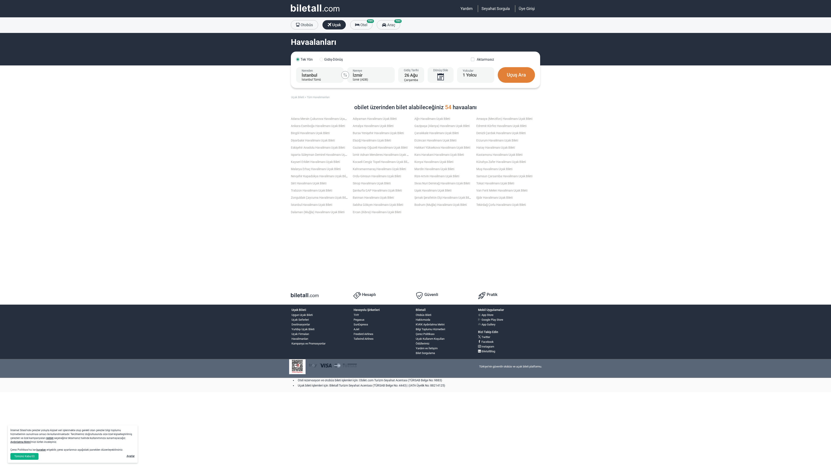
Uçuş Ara (516, 75)
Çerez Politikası (425, 334)
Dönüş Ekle (440, 70)
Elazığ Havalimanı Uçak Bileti (372, 140)
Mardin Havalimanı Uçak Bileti (434, 169)
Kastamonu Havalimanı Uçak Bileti (499, 155)
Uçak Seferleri (300, 319)
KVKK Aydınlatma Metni (430, 324)
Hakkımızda (423, 319)
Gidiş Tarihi (411, 70)
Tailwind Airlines (364, 338)
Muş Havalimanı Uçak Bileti (494, 169)
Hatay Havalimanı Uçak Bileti (495, 148)
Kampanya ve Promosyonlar (308, 343)
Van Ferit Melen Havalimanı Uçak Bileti (501, 190)
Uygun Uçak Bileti (302, 315)
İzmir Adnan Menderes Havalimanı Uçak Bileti (383, 155)
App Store (487, 315)
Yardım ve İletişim (427, 348)
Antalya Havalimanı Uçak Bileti (373, 126)
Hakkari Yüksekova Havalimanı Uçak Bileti (442, 148)
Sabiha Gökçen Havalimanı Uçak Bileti (378, 205)
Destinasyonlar (300, 324)
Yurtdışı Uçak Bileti (302, 329)
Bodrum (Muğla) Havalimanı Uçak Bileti (440, 205)
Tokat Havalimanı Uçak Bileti (495, 183)
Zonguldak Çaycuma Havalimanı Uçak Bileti (320, 198)
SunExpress (361, 324)
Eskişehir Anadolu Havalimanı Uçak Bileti (318, 148)
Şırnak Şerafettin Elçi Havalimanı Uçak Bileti (443, 198)
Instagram (487, 346)
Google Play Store (492, 319)
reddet (49, 438)
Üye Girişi (527, 8)
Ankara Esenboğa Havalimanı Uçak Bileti (318, 126)
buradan (41, 449)
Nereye (357, 70)
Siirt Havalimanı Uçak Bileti (308, 183)
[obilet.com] (315, 12)
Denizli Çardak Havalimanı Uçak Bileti (501, 133)
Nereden (307, 70)
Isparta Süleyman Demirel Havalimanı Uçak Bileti (323, 155)
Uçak (336, 25)
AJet (356, 329)
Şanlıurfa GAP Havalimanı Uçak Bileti (377, 190)
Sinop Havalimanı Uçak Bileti (372, 183)
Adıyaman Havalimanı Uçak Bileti (375, 119)
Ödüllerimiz (422, 343)
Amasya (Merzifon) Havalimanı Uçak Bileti (504, 119)
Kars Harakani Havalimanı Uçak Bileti (439, 155)
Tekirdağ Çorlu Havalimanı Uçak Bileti (501, 205)
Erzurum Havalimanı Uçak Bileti (497, 140)
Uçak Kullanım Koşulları (430, 338)
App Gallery (488, 324)
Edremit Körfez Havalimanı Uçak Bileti (501, 126)
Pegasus (359, 319)
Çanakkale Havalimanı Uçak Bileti (436, 133)
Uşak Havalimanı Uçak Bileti (432, 190)
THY (356, 315)
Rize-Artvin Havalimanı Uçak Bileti (436, 176)
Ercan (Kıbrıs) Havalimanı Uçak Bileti (377, 212)
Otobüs (306, 25)
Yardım (467, 8)
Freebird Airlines (363, 334)
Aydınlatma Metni (20, 442)
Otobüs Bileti (423, 315)
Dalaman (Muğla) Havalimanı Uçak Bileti (318, 212)
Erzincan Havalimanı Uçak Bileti (435, 140)
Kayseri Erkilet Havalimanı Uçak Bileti (315, 162)
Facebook (487, 341)
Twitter (485, 337)
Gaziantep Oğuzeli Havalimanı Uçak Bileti (380, 148)
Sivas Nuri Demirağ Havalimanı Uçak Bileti (442, 183)
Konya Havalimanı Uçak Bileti (433, 162)
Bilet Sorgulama (425, 353)
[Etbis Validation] (297, 366)
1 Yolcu (470, 75)
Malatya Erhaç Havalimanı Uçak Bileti (316, 169)
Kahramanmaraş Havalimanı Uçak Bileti (379, 169)
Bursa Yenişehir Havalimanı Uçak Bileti (378, 133)
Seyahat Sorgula (496, 8)
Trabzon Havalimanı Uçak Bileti (311, 190)
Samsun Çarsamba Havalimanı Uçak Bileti (504, 176)
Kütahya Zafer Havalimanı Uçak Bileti (501, 162)
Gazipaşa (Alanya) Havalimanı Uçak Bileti (442, 126)
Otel (365, 23)
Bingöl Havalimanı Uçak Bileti (310, 133)
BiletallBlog (488, 351)
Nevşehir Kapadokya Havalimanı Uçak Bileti (320, 176)
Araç (393, 23)
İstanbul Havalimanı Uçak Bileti (311, 205)
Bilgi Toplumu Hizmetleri (430, 329)
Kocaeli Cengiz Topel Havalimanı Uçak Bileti (381, 162)
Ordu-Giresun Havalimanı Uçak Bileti (377, 176)
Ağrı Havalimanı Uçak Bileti (432, 119)
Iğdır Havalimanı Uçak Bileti (494, 198)
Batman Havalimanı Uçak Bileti (373, 198)
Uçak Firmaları (300, 334)
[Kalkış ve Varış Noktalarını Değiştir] (345, 75)
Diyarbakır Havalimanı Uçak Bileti (313, 140)
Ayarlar (131, 456)
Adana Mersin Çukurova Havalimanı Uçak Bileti (322, 119)
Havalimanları (299, 338)
